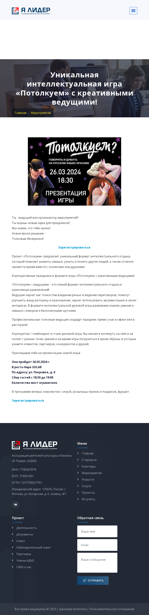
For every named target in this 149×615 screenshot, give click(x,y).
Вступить (88, 499)
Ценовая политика (72, 609)
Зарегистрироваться (74, 247)
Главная (20, 113)
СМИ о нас (23, 567)
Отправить (96, 580)
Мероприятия (41, 113)
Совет (20, 541)
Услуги (86, 486)
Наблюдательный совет (33, 547)
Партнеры (23, 554)
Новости (88, 480)
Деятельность (26, 528)
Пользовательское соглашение (111, 609)
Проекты (88, 493)
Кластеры (88, 466)
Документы (24, 534)
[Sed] (74, 171)
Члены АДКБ (25, 561)
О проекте (89, 460)
